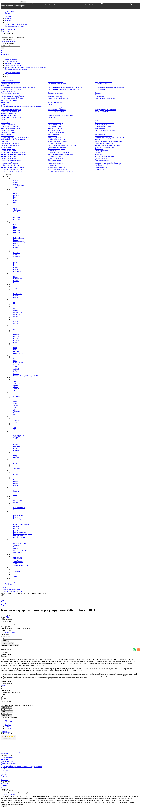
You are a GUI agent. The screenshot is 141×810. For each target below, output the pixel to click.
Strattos (15, 372)
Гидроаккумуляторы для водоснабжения (15, 138)
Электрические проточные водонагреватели (63, 89)
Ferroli (15, 240)
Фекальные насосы (54, 130)
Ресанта (16, 526)
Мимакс (16, 502)
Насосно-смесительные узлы (11, 117)
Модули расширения (55, 102)
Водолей (16, 457)
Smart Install (17, 364)
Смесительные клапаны (103, 136)
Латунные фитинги (102, 108)
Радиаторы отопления (12, 63)
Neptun (15, 323)
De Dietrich (17, 217)
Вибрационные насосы (103, 121)
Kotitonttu (16, 297)
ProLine (15, 338)
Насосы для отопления (9, 125)
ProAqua (16, 336)
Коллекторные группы (9, 115)
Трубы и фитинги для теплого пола (60, 115)
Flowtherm (16, 245)
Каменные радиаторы (55, 97)
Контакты (8, 20)
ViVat (15, 415)
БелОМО (16, 446)
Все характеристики (8, 632)
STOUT (16, 370)
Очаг (15, 510)
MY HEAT (17, 314)
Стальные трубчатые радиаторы (12, 98)
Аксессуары (52, 117)
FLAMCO (16, 243)
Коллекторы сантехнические (11, 160)
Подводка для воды (102, 160)
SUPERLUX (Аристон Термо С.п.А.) (26, 376)
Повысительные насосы (9, 126)
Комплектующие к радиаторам (58, 98)
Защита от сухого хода (103, 125)
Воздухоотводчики (54, 156)
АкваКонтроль (18, 435)
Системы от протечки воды (104, 147)
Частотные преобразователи (105, 130)
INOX (15, 282)
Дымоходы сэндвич (8, 149)
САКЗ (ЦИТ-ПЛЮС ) (20, 543)
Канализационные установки (11, 128)
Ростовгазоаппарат (20, 532)
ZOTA (15, 429)
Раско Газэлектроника (21, 524)
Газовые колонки (11, 58)
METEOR (16, 309)
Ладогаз (16, 491)
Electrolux (16, 230)
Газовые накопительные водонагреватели (109, 87)
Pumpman (16, 342)
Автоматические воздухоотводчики (60, 154)
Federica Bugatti (18, 238)
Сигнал (15, 549)
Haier (15, 262)
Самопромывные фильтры (104, 143)
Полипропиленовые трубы (10, 111)
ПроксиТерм (17, 519)
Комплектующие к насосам (104, 123)
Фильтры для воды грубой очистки (107, 145)
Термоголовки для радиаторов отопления (109, 138)
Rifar (15, 348)
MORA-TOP (17, 312)
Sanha (15, 361)
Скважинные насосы (55, 125)
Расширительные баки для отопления (14, 139)
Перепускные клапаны (56, 162)
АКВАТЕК (17, 437)
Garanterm (16, 253)
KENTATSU (17, 294)
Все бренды (9, 584)
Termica (15, 385)
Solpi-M (16, 366)
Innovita (16, 281)
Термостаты (5, 104)
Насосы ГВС (5, 123)
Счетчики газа (6, 134)
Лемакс (15, 493)
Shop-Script (5, 783)
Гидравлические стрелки (9, 164)
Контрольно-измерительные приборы (108, 164)
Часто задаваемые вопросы (14, 26)
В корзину (5, 640)
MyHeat (16, 316)
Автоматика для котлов (13, 65)
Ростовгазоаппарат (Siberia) (23, 534)
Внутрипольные (53, 95)
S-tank (15, 359)
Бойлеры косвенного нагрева (11, 89)
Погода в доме (18, 515)
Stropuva (16, 374)
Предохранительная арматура (11, 169)
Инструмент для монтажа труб (105, 110)
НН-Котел (4, 785)
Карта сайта (5, 754)
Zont (14, 428)
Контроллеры (5, 102)
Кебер (15, 480)
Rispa (15, 349)
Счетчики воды (53, 134)
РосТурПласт (18, 536)
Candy (15, 208)
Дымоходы (4, 141)
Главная (3, 587)
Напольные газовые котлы (10, 82)
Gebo (15, 255)
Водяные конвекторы (55, 93)
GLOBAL (16, 256)
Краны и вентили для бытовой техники (62, 145)
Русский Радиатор (19, 537)
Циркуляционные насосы (10, 121)
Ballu (15, 193)
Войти (3, 29)
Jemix (15, 288)
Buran (15, 202)
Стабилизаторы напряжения (15, 71)
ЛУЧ (15, 495)
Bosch (15, 201)
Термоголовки (100, 97)
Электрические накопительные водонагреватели (65, 87)
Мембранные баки (7, 136)
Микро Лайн (17, 500)
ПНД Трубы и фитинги (56, 111)
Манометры (99, 165)
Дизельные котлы (101, 84)
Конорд (15, 485)
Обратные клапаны (54, 160)
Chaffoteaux (17, 210)
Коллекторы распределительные (12, 167)
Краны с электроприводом (104, 156)
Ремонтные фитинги (102, 111)
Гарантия (8, 17)
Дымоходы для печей (8, 151)
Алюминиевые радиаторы (10, 93)
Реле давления (100, 128)
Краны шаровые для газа (56, 149)
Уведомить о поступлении (10, 645)
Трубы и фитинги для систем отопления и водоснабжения (25, 67)
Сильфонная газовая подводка (105, 162)
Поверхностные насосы (56, 132)
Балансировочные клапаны (57, 141)
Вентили (98, 93)
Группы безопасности (55, 158)
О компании (9, 11)
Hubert (15, 269)
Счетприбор (17, 552)
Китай (15, 483)
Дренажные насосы (55, 126)
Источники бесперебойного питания (14, 152)
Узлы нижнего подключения (105, 98)
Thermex (16, 389)
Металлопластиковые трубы (11, 110)
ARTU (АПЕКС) (19, 186)
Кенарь (15, 482)
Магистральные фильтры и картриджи (108, 141)
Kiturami (16, 296)
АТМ (15, 439)
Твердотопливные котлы (103, 82)
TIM (14, 390)
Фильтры (98, 139)
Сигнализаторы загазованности (16, 69)
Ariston (15, 184)
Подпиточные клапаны (56, 164)
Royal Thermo (18, 353)
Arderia (15, 180)
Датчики (51, 104)
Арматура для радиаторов (57, 139)
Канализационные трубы (57, 110)
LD (14, 303)
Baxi (14, 197)
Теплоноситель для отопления (11, 171)
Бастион (16, 444)
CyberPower (17, 212)
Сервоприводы (100, 134)
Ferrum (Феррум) (19, 242)
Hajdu (15, 264)
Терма (15, 563)
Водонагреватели (11, 61)
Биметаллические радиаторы (11, 95)
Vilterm (15, 413)
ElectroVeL (17, 232)
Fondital (16, 247)
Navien (15, 322)
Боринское (17, 450)
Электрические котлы (55, 82)
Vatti (14, 407)
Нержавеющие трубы (55, 108)
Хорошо (4, 806)
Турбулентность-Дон (20, 565)
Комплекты (99, 154)
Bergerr (15, 199)
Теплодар (16, 560)
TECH (15, 381)
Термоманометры (101, 167)
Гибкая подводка (101, 158)
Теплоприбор (18, 562)
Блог (2, 787)
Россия (15, 530)
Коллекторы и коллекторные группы (14, 154)
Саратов (16, 545)
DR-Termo (16, 219)
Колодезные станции (8, 132)
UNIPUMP (17, 396)
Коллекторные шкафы (8, 158)
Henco (15, 266)
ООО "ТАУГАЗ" (19, 508)
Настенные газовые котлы (10, 84)
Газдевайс (16, 463)
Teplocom (16, 383)
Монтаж (8, 18)
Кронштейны (99, 95)
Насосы (7, 74)
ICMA (15, 277)
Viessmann (16, 411)
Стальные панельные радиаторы (12, 97)
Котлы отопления (11, 60)
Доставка (8, 15)
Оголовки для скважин (103, 126)
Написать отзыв (6, 623)
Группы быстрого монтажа (10, 165)
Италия (15, 474)
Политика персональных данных (16, 24)
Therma (15, 387)
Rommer (16, 351)
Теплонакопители (101, 89)
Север (15, 547)
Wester (15, 422)
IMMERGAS (17, 279)
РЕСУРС (16, 528)
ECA (15, 227)
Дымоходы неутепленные (10, 143)
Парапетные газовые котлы (57, 84)
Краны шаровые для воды (57, 147)
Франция (16, 571)
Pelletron (16, 335)
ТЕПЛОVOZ (17, 558)
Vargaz (15, 405)
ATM (15, 188)
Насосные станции (7, 130)
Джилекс (16, 469)
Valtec (15, 403)
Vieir (14, 409)
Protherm (16, 340)
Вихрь (15, 456)
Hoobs (15, 268)
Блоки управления (101, 151)
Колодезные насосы (55, 128)
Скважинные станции (55, 123)
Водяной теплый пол (12, 73)
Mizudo (15, 310)
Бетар (15, 448)
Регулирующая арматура (56, 167)
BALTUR (16, 195)
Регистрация (11, 29)
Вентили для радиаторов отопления (60, 171)
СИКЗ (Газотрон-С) (20, 550)
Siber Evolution (18, 362)
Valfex (15, 402)
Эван (15, 582)
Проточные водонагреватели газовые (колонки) (18, 87)
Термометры (99, 169)
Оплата (7, 13)
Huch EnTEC (17, 271)
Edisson (15, 229)
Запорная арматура (54, 138)
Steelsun (16, 368)
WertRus (16, 420)
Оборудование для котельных (11, 162)
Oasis (15, 329)
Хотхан (15, 576)
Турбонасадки (6, 147)
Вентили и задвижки (55, 143)
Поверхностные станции (56, 121)
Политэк (16, 517)
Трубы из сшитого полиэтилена (12, 108)
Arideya (15, 182)
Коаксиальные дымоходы (10, 145)
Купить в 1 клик (6, 643)
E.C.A (15, 225)
